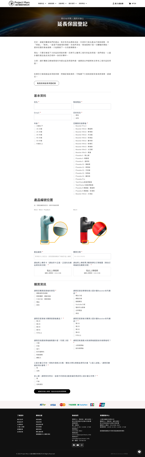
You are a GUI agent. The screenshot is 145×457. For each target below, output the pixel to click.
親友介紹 (78, 296)
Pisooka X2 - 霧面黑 (82, 164)
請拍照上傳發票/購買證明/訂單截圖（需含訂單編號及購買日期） (92, 263)
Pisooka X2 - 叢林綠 (82, 176)
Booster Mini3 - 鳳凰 (83, 152)
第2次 (38, 324)
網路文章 (78, 298)
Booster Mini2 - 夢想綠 (84, 132)
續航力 (38, 358)
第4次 (38, 330)
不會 (38, 381)
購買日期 (77, 252)
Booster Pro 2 (80, 126)
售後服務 (39, 355)
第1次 (38, 321)
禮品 (38, 302)
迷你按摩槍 (79, 348)
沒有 (38, 371)
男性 (77, 115)
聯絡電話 (77, 102)
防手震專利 (40, 352)
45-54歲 (39, 138)
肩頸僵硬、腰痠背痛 (43, 296)
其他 (38, 305)
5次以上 (39, 333)
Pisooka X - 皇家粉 (82, 161)
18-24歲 (39, 129)
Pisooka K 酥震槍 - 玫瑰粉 (85, 191)
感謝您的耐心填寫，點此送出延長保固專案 (52, 391)
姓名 (36, 102)
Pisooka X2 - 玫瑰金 (82, 173)
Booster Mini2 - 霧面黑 (84, 129)
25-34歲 (39, 132)
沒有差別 (39, 384)
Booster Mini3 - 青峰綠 (84, 147)
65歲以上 (39, 144)
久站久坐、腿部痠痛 (43, 299)
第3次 (38, 327)
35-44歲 (39, 135)
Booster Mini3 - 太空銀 (84, 149)
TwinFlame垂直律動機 (83, 182)
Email (37, 112)
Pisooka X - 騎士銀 (82, 155)
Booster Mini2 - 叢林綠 (84, 141)
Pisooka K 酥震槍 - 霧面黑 (85, 188)
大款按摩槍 (79, 345)
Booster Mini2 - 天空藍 (84, 135)
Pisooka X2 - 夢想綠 (82, 167)
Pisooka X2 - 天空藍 (82, 170)
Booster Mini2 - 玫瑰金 (84, 138)
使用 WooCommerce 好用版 (119, 454)
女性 (77, 118)
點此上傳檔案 (53, 270)
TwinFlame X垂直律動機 (84, 185)
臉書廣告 (78, 301)
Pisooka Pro (80, 179)
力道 (38, 343)
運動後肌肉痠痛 (42, 293)
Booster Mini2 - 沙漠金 (84, 194)
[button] (42, 3)
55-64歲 (39, 141)
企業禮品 (78, 310)
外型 (38, 346)
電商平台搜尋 (80, 307)
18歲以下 (39, 126)
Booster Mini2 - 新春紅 (84, 144)
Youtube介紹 (80, 304)
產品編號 (38, 252)
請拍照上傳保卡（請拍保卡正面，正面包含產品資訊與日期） (53, 263)
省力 (38, 349)
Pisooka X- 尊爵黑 (82, 158)
